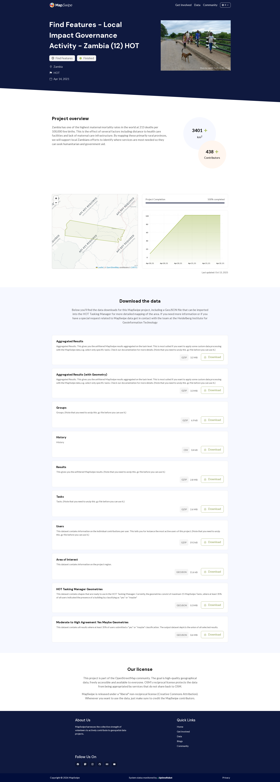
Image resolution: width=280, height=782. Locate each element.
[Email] (114, 764)
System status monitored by (143, 777)
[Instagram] (92, 764)
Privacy (226, 777)
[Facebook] (78, 764)
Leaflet (100, 267)
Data (197, 5)
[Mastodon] (85, 764)
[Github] (100, 764)
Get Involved (183, 5)
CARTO (134, 267)
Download (214, 357)
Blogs (180, 741)
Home (180, 726)
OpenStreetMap (112, 267)
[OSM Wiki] (107, 764)
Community (210, 5)
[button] (56, 198)
